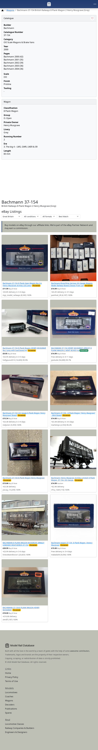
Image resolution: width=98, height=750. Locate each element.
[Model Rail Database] (49, 4)
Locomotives (11, 692)
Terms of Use (11, 681)
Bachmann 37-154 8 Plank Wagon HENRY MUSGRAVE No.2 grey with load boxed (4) (24, 349)
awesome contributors (79, 651)
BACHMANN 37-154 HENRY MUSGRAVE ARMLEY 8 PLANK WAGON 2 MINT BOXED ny (71, 349)
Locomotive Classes (14, 724)
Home (8, 673)
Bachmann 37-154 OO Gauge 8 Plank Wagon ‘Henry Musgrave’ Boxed (24, 414)
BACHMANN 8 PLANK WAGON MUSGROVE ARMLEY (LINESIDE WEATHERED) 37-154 (23, 543)
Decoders (9, 704)
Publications (11, 708)
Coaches (9, 696)
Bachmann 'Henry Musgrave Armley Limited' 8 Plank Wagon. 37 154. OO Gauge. (73, 479)
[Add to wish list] (92, 18)
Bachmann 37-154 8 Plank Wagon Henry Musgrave (24, 478)
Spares (8, 712)
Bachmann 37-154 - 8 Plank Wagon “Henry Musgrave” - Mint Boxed (73, 414)
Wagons (10, 10)
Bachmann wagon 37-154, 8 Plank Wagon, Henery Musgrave (71, 543)
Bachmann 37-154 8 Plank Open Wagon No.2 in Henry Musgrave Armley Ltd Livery (22, 284)
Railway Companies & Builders (19, 728)
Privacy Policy (11, 677)
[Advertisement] (49, 179)
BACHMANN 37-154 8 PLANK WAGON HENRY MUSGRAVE (21, 608)
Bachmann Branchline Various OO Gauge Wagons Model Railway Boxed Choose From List (72, 284)
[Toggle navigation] (94, 4)
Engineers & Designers (16, 732)
